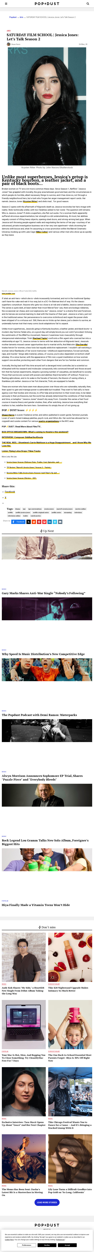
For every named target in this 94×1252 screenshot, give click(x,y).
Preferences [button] (60, 1240)
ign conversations (34, 509)
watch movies (36, 516)
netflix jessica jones (23, 512)
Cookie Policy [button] (9, 1240)
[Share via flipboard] (44, 522)
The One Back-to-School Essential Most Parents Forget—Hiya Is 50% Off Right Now (69, 1057)
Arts (21, 17)
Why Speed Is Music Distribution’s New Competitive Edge (43, 654)
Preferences (26, 1245)
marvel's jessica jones (64, 509)
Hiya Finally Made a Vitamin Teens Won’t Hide (36, 905)
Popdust (13, 17)
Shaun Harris (15, 44)
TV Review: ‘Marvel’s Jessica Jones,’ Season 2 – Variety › (29, 467)
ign (24, 509)
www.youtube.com (8, 293)
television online (14, 516)
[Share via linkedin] (49, 522)
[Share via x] (28, 522)
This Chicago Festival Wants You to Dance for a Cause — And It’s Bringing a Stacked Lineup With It (70, 1125)
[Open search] (88, 3)
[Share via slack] (55, 522)
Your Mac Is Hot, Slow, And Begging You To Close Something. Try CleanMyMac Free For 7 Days (23, 1057)
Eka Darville (81, 344)
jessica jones (49, 509)
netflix (10, 512)
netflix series (56, 512)
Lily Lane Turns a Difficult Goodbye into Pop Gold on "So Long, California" (70, 1191)
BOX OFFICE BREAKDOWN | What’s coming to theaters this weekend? (35, 432)
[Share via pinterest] (39, 522)
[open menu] (6, 3)
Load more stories (47, 1202)
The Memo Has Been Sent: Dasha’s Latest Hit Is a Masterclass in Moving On (22, 1192)
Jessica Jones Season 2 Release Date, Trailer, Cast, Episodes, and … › (34, 462)
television (78, 512)
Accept (67, 1245)
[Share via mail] (60, 522)
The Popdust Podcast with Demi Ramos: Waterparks (39, 715)
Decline (47, 1245)
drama (17, 509)
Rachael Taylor (40, 338)
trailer (25, 516)
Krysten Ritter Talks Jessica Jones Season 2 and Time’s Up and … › (33, 473)
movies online (80, 509)
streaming (68, 512)
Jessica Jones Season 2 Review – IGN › (22, 478)
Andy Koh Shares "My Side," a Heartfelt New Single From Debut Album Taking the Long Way (23, 990)
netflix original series (41, 512)
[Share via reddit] (34, 522)
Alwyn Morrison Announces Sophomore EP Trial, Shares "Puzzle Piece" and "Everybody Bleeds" (42, 777)
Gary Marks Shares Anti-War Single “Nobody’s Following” (43, 593)
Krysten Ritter (30, 201)
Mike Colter (42, 232)
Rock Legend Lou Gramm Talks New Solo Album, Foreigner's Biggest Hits (45, 842)
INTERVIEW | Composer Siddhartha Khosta (22, 437)
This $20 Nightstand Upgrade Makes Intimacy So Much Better (68, 989)
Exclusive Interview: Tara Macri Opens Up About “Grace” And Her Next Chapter (23, 1123)
